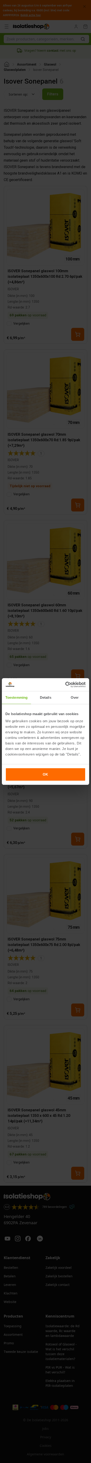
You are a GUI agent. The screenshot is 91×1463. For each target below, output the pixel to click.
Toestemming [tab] (16, 697)
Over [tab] (75, 697)
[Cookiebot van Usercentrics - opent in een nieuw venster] (65, 685)
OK (45, 774)
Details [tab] (45, 697)
